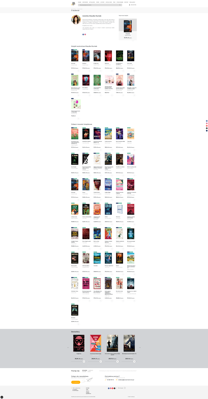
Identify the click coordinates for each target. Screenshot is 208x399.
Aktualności (92, 2)
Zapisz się (76, 382)
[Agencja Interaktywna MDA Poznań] (136, 396)
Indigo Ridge (107, 192)
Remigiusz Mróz (97, 144)
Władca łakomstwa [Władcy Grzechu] (98, 167)
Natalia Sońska (119, 168)
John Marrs (84, 218)
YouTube (84, 371)
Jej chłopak (73, 166)
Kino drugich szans (86, 241)
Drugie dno (96, 63)
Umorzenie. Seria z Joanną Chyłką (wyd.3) (112, 354)
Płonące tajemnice (109, 265)
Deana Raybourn (119, 292)
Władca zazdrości (120, 241)
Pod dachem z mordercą (119, 64)
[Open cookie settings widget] (2, 397)
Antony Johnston (97, 293)
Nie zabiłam (85, 87)
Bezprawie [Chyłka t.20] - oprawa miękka (109, 167)
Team (114, 2)
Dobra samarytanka (86, 216)
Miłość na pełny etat (131, 166)
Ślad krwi (107, 63)
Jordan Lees (107, 295)
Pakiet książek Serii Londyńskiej (75, 112)
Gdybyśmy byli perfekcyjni (97, 217)
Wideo (97, 2)
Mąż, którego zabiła (120, 141)
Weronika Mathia (108, 218)
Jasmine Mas (73, 292)
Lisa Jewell (129, 242)
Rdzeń (117, 265)
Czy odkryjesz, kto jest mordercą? (98, 292)
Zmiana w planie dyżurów (108, 242)
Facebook (90, 370)
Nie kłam (73, 317)
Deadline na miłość (120, 166)
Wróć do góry (120, 388)
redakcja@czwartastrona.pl (126, 379)
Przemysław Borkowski (131, 293)
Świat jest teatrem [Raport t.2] (98, 142)
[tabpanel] (78, 348)
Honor (83, 192)
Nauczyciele (74, 265)
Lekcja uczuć (74, 216)
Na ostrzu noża (119, 291)
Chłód (106, 216)
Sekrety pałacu (85, 265)
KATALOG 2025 (109, 2)
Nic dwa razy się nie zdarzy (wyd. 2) (86, 292)
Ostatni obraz (97, 192)
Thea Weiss (84, 242)
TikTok (89, 371)
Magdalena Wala (85, 267)
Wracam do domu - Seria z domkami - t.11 (131, 266)
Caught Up (78, 353)
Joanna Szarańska (85, 293)
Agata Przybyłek (74, 145)
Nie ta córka (96, 241)
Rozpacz (84, 63)
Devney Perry (107, 193)
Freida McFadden (74, 168)
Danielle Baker (85, 193)
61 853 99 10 (110, 379)
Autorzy (102, 2)
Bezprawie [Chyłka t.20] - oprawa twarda (86, 167)
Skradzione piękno (86, 141)
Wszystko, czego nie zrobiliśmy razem (131, 88)
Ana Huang (96, 169)
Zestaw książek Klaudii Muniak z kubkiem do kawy (109, 87)
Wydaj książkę (120, 2)
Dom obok (129, 63)
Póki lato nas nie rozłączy (119, 193)
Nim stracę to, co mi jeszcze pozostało (75, 88)
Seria (72, 49)
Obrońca (118, 216)
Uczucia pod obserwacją (95, 353)
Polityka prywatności (88, 393)
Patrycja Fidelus (130, 168)
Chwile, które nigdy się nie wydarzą (120, 88)
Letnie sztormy (108, 141)
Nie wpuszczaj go (131, 241)
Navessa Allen (78, 355)
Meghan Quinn (119, 194)
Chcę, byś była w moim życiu (97, 88)
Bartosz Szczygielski (97, 193)
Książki (79, 2)
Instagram (84, 370)
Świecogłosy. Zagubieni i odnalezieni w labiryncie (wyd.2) (109, 293)
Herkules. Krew (74, 291)
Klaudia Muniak (128, 35)
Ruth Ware (129, 219)
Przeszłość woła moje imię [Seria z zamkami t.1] (75, 142)
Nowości (75, 49)
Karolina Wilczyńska (131, 194)
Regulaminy (132, 2)
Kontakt (126, 2)
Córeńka (96, 265)
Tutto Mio (129, 141)
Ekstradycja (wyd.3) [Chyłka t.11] (129, 353)
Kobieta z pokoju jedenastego (131, 217)
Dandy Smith (96, 242)
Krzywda (128, 33)
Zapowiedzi (85, 2)
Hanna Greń (107, 267)
